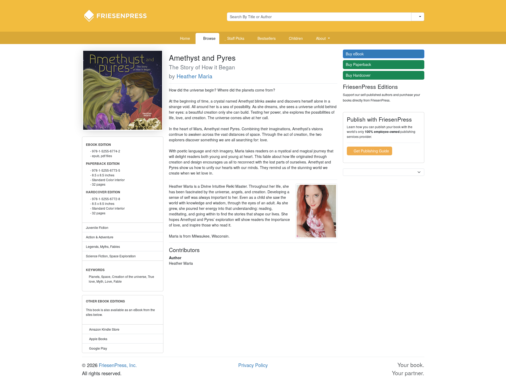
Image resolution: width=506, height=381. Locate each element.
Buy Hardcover (359, 75)
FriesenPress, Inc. (118, 364)
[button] (321, 38)
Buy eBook (355, 53)
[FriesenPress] (119, 15)
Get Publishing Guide (371, 150)
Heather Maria (194, 76)
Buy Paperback (359, 64)
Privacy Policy (253, 364)
